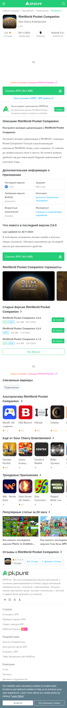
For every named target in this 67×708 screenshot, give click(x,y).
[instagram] (10, 600)
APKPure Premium (11, 629)
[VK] (15, 600)
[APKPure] (33, 4)
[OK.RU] (20, 600)
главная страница (11, 10)
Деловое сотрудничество (15, 679)
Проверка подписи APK (14, 619)
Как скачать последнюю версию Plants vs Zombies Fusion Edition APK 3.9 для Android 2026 (18, 542)
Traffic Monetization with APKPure (19, 656)
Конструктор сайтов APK (15, 646)
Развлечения (42, 10)
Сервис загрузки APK (13, 624)
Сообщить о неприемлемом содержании (49, 213)
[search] (63, 3)
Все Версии (33, 351)
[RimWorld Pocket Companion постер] (29, 286)
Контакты (7, 674)
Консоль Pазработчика (14, 641)
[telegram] (5, 600)
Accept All (17, 702)
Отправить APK (10, 651)
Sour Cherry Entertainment (32, 21)
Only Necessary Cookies (49, 702)
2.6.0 (11, 186)
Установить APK (11, 614)
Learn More (18, 696)
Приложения (28, 10)
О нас (5, 669)
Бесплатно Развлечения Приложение (47, 199)
